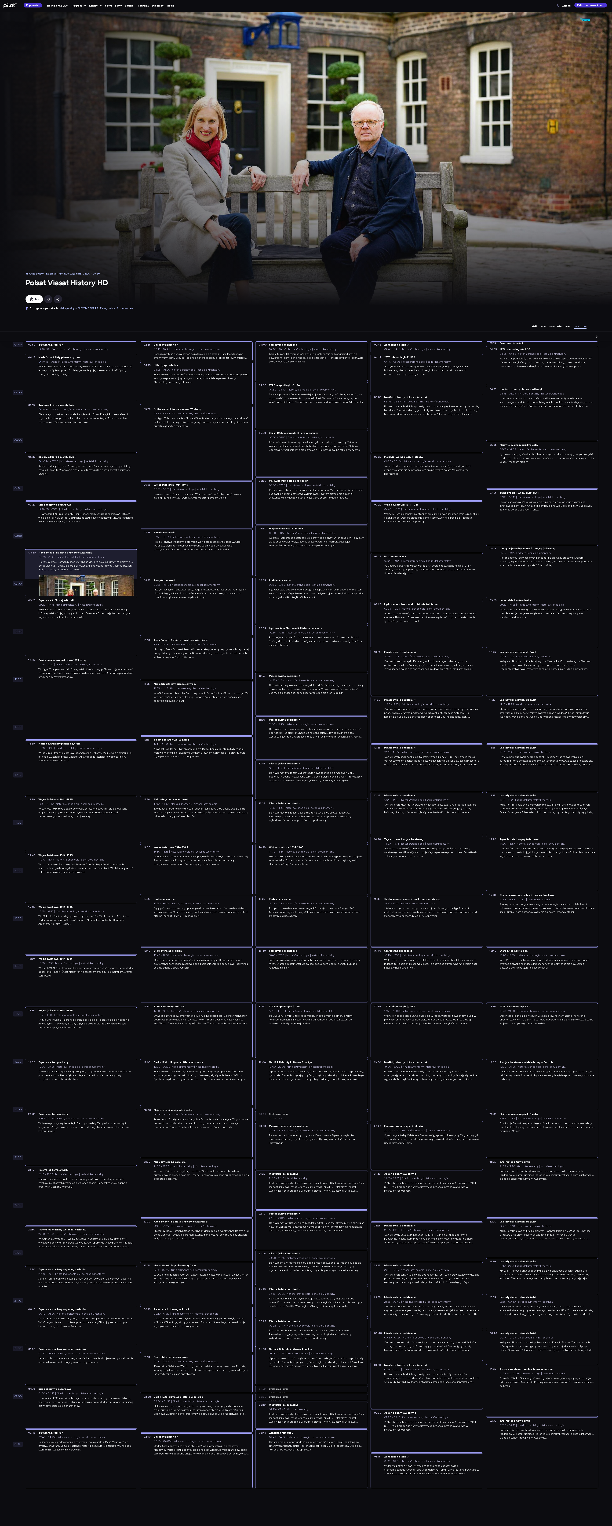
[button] (596, 336)
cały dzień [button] (580, 326)
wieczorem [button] (564, 326)
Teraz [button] (542, 326)
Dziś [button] (534, 326)
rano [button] (552, 326)
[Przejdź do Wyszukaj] (557, 6)
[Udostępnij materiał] (58, 299)
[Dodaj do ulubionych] (48, 299)
